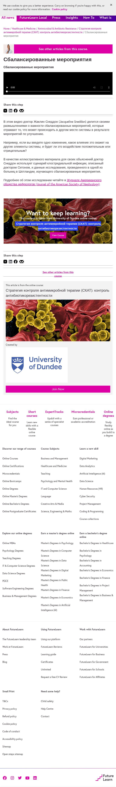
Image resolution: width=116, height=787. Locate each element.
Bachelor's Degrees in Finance (95, 577)
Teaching (45, 473)
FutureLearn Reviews (51, 646)
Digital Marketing (89, 458)
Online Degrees (10, 488)
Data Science (86, 481)
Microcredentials (11, 473)
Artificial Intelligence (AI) (92, 473)
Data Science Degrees (13, 573)
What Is (105, 17)
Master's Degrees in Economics (57, 597)
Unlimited (46, 669)
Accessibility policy (12, 738)
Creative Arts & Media (52, 503)
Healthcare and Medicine (54, 466)
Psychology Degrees (12, 550)
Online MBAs (9, 543)
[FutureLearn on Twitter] (20, 777)
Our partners (86, 639)
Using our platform (50, 639)
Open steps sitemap (12, 754)
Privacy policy (9, 708)
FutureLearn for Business (92, 654)
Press (56, 17)
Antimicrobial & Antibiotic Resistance (57, 28)
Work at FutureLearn (12, 646)
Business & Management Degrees (19, 596)
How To (88, 17)
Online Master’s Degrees (14, 496)
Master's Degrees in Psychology (57, 543)
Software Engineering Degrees (18, 588)
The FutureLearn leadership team (19, 639)
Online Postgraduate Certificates (19, 511)
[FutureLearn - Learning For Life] (105, 777)
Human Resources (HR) (91, 488)
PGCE (5, 580)
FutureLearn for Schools (92, 669)
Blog (4, 661)
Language (46, 496)
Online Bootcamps (11, 481)
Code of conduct (11, 731)
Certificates (47, 661)
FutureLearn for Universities (94, 646)
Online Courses (10, 458)
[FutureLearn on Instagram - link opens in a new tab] (12, 777)
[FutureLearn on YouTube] (27, 777)
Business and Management (54, 458)
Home (6, 28)
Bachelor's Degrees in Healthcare (96, 543)
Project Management (90, 503)
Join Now (58, 389)
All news (8, 17)
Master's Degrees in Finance (55, 589)
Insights (72, 17)
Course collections (89, 518)
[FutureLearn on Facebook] (5, 777)
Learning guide (48, 654)
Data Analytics (87, 466)
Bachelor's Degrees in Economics (96, 570)
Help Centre (47, 708)
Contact (45, 716)
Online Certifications (13, 466)
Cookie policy (9, 723)
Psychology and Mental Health (56, 481)
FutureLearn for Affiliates (92, 677)
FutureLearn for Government (94, 661)
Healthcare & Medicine (23, 28)
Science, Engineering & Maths (56, 511)
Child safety (47, 701)
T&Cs (5, 701)
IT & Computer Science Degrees (18, 565)
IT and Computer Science (54, 488)
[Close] (111, 5)
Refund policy (9, 716)
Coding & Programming (91, 511)
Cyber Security (87, 496)
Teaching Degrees (11, 558)
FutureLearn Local (33, 17)
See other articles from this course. (63, 49)
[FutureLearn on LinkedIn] (35, 777)
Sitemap (6, 746)
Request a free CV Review (54, 677)
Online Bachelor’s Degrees (15, 503)
